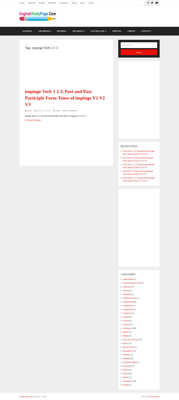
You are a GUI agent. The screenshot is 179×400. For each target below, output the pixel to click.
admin (29, 111)
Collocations (127, 302)
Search (139, 52)
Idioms (125, 332)
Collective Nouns (129, 298)
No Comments (71, 111)
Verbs (58, 111)
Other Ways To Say (130, 340)
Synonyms (127, 366)
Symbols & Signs (129, 362)
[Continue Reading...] (33, 120)
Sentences (126, 355)
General (21, 3)
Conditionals (127, 306)
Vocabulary (63, 3)
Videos (82, 3)
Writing (74, 3)
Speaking (51, 3)
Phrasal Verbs (128, 347)
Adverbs (126, 290)
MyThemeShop (154, 397)
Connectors (127, 313)
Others (125, 343)
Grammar (31, 3)
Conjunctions (128, 309)
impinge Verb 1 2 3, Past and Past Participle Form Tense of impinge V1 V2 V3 (65, 98)
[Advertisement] (66, 70)
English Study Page (26, 397)
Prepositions (127, 351)
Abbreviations (128, 279)
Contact (91, 3)
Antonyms (127, 294)
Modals (125, 336)
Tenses (125, 370)
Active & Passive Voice (132, 283)
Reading (42, 3)
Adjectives (127, 287)
